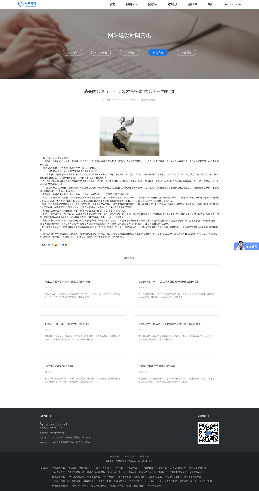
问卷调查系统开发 (188, 481)
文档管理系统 (58, 472)
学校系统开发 (93, 477)
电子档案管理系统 (197, 468)
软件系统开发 (58, 468)
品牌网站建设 (155, 477)
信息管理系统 (195, 472)
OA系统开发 (131, 468)
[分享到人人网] (63, 245)
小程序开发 (101, 52)
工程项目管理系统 (178, 472)
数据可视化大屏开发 (136, 486)
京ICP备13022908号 (115, 461)
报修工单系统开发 (80, 486)
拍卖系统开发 (120, 481)
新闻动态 (129, 456)
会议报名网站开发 (192, 477)
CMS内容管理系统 (76, 477)
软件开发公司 (154, 486)
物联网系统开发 (98, 486)
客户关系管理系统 (178, 468)
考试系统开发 (109, 477)
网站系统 (158, 52)
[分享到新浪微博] (56, 245)
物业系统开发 (145, 472)
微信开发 (162, 468)
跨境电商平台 (89, 481)
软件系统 (186, 52)
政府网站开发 (140, 477)
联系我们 (144, 456)
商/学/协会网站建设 (96, 472)
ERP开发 (107, 468)
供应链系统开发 (116, 486)
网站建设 (72, 468)
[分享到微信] (66, 245)
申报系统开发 (104, 481)
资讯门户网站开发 (173, 477)
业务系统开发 (58, 477)
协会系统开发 (114, 472)
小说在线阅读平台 (60, 481)
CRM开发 (118, 468)
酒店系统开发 (205, 481)
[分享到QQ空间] (52, 245)
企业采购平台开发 (153, 481)
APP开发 (129, 52)
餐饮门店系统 (130, 472)
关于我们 (114, 456)
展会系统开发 (170, 481)
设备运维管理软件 (60, 486)
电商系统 (76, 481)
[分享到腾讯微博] (59, 245)
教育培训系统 (124, 477)
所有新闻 (72, 52)
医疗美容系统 (160, 472)
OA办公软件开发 (147, 468)
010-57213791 (233, 4)
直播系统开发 (135, 481)
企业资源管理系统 (76, 472)
